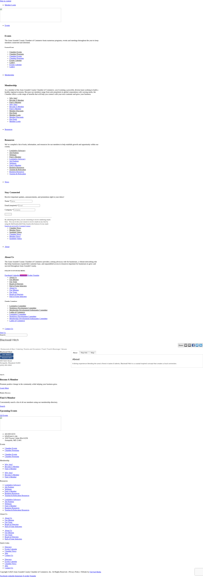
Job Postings (14, 153)
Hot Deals (13, 113)
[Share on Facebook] (193, 345)
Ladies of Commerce (17, 312)
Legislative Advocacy (17, 151)
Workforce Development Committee (22, 308)
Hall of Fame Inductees (18, 286)
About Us (13, 277)
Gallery (12, 63)
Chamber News (15, 228)
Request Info (7, 357)
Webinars (12, 155)
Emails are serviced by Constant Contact (17, 226)
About (75, 353)
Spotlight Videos (15, 232)
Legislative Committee (17, 306)
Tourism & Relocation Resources (17, 496)
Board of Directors (16, 284)
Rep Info (84, 353)
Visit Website (6, 354)
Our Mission (14, 280)
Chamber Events (15, 52)
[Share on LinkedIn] (200, 345)
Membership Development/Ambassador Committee (28, 310)
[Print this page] (185, 345)
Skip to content (5, 1)
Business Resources (16, 167)
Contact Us (9, 555)
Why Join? (13, 98)
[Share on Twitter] (197, 345)
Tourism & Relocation (17, 170)
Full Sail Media (95, 572)
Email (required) (11, 205)
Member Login (15, 115)
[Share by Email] (189, 345)
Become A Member (16, 100)
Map (92, 353)
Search (2, 335)
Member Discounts (16, 111)
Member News (14, 230)
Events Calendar (15, 60)
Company (9, 210)
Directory (8, 547)
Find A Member (15, 102)
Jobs (6, 553)
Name (8, 201)
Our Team (13, 282)
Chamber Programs (16, 54)
